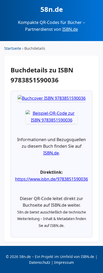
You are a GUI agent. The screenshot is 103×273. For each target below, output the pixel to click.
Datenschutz (39, 262)
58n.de (51, 9)
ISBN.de (70, 29)
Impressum (64, 262)
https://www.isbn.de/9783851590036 (51, 179)
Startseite (12, 48)
